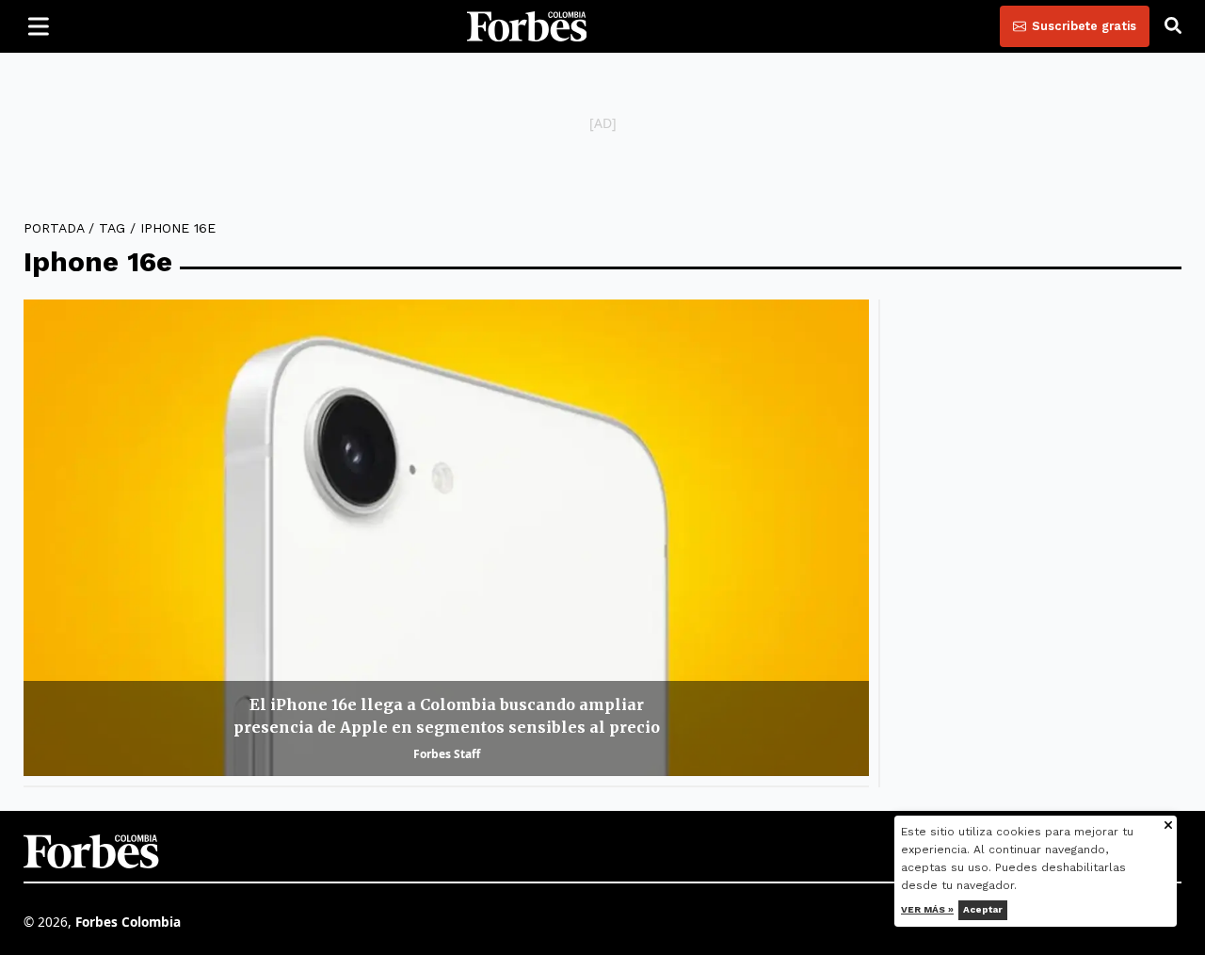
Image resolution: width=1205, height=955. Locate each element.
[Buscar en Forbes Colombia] (1173, 26)
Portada (54, 227)
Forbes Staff (446, 754)
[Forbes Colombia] (527, 26)
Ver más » (928, 909)
